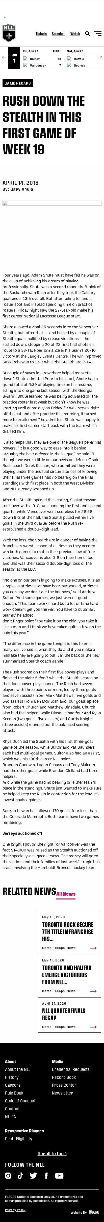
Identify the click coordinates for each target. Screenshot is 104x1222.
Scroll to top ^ (52, 1153)
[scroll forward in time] (100, 58)
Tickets (41, 33)
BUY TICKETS (60, 12)
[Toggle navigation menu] (97, 34)
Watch (75, 33)
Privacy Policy (15, 1210)
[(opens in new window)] (46, 1175)
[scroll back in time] (4, 58)
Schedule (58, 33)
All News (65, 894)
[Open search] (87, 33)
